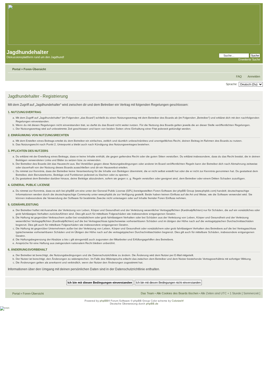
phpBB (104, 300)
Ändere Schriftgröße (256, 68)
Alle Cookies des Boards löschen (177, 293)
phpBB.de (152, 303)
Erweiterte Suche (249, 59)
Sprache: (231, 84)
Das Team (147, 293)
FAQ (239, 76)
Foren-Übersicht (35, 69)
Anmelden (254, 76)
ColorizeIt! (178, 300)
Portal (16, 69)
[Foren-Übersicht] (134, 43)
